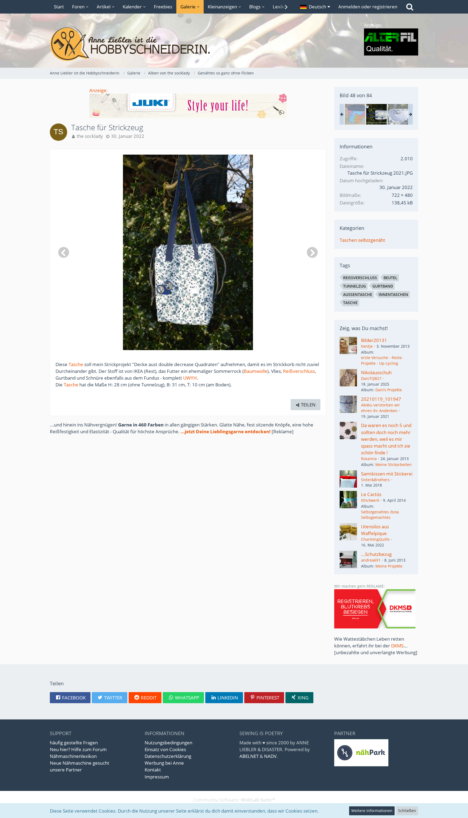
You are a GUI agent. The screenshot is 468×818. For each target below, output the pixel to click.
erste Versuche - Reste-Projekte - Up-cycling (382, 360)
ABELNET (249, 756)
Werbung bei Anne (164, 763)
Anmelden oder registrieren (367, 7)
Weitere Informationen (371, 810)
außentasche (357, 294)
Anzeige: (98, 90)
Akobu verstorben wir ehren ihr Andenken (380, 407)
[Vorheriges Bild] (63, 252)
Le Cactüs (371, 494)
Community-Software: (234, 800)
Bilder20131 (374, 340)
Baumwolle (255, 371)
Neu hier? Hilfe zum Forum (78, 749)
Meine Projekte (388, 566)
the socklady (90, 136)
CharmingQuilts (375, 539)
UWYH (190, 378)
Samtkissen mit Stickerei (386, 474)
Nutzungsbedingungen (168, 742)
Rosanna (369, 458)
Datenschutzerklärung (168, 756)
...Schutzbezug (376, 554)
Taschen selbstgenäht (362, 240)
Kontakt (153, 770)
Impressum (157, 777)
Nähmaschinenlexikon (73, 756)
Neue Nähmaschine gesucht (79, 763)
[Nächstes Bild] (312, 252)
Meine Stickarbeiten (393, 464)
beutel (390, 277)
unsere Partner (66, 770)
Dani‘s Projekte (388, 389)
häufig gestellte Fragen (74, 742)
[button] (315, 7)
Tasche (76, 364)
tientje (367, 346)
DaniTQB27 (371, 378)
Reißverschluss (299, 371)
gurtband (382, 286)
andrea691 (371, 560)
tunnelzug (354, 286)
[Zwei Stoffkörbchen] (355, 114)
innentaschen (393, 294)
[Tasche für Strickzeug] (376, 114)
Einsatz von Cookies (165, 749)
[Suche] (409, 7)
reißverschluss (360, 277)
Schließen (407, 810)
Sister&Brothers (375, 479)
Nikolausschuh (376, 372)
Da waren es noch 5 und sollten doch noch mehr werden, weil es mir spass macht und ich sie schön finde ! (386, 439)
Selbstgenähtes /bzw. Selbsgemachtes (380, 514)
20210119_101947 (381, 399)
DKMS (397, 646)
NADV (270, 756)
